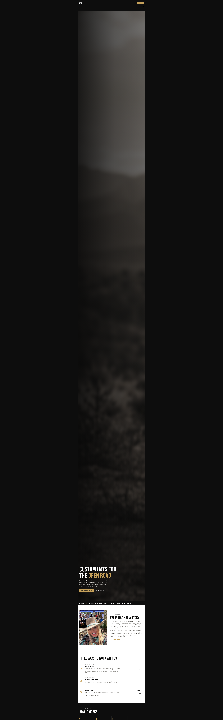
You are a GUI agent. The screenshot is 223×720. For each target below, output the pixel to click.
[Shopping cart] (143, 6)
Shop (116, 3)
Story (112, 3)
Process (125, 3)
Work (130, 3)
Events (134, 3)
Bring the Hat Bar (100, 590)
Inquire (139, 693)
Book (140, 669)
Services (120, 3)
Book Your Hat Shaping (86, 590)
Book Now (140, 3)
